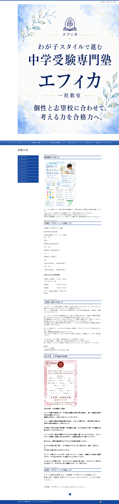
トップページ (11, 142)
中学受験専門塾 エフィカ (29, 501)
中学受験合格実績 (54, 142)
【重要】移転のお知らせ (53, 302)
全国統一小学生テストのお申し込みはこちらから (64, 487)
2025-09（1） (24, 165)
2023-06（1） (24, 175)
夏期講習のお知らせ (52, 157)
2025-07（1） (24, 168)
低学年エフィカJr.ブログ (104, 142)
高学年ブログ (90, 142)
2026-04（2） (24, 159)
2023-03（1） (24, 178)
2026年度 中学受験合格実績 (55, 356)
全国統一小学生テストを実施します (58, 223)
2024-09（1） (24, 172)
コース (64, 142)
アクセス (81, 142)
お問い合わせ (72, 142)
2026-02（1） (24, 162)
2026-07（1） (24, 156)
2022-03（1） (24, 181)
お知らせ (20, 142)
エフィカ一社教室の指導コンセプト (36, 142)
